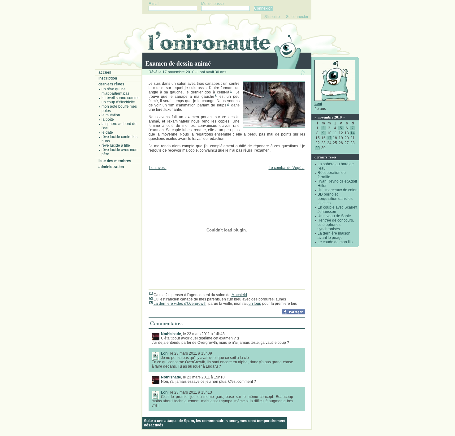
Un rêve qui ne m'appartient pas (115, 91)
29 (317, 148)
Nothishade (171, 334)
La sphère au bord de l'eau (119, 126)
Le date (107, 132)
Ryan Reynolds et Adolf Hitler (337, 183)
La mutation (111, 115)
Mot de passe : (213, 4)
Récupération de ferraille (332, 175)
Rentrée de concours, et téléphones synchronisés (336, 224)
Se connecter (297, 17)
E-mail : (155, 4)
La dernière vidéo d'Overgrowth (180, 303)
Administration (111, 167)
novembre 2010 (330, 117)
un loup (255, 303)
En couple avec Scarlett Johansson (337, 209)
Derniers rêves (111, 84)
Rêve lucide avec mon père (119, 152)
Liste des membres (114, 161)
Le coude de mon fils (335, 242)
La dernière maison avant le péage (334, 235)
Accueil (104, 72)
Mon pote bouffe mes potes (119, 108)
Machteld (239, 295)
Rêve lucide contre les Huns (119, 139)
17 (329, 138)
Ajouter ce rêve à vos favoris (302, 72)
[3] (151, 302)
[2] (151, 298)
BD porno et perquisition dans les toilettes (335, 198)
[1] (151, 293)
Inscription (107, 78)
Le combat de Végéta (287, 168)
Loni (318, 103)
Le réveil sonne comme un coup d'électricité (121, 100)
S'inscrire (272, 17)
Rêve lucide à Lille (116, 145)
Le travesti (158, 168)
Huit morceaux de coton (338, 190)
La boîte (108, 119)
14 (352, 133)
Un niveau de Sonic (334, 216)
